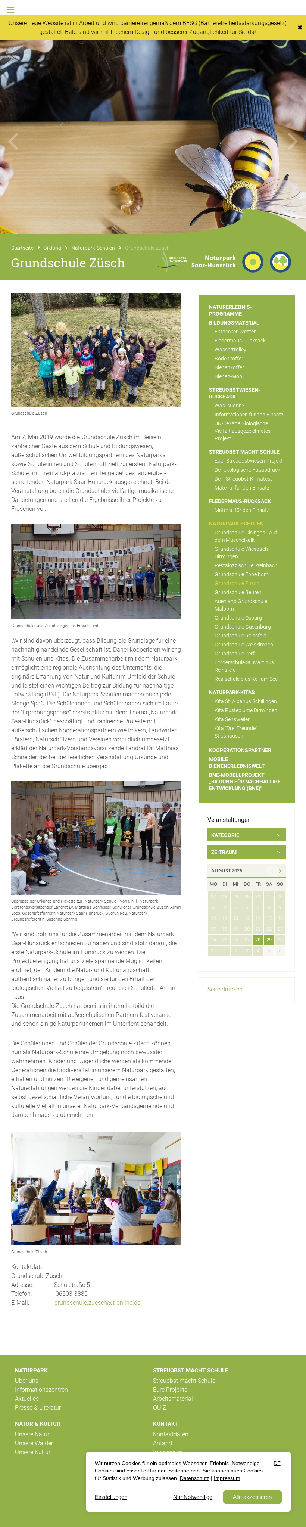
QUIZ (159, 1407)
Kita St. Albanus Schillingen (246, 701)
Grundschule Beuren (238, 592)
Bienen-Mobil (229, 376)
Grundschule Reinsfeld (240, 636)
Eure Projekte (170, 1389)
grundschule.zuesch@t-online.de (98, 1302)
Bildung (52, 248)
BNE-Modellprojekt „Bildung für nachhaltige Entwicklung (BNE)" (245, 781)
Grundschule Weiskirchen (244, 645)
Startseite (22, 248)
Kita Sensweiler (232, 719)
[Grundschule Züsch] (96, 350)
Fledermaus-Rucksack (240, 341)
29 (269, 940)
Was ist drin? (229, 406)
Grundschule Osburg (238, 618)
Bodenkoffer (229, 358)
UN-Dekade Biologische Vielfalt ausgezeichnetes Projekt (243, 430)
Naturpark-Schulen (93, 248)
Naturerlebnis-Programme (230, 310)
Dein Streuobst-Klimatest (243, 479)
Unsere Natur (32, 1434)
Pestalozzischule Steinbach (246, 565)
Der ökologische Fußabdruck (247, 470)
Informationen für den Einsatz (249, 415)
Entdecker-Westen (236, 332)
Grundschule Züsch (237, 583)
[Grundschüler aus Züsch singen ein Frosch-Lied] (96, 571)
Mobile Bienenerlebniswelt (237, 762)
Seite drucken (225, 989)
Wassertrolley (230, 350)
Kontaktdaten (170, 1434)
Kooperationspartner (240, 750)
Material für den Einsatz (242, 488)
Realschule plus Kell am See (246, 679)
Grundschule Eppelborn (242, 574)
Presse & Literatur (38, 1407)
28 (257, 940)
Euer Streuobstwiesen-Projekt (249, 461)
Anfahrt (162, 1443)
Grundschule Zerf (235, 654)
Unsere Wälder (34, 1443)
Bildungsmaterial (234, 323)
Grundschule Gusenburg (243, 627)
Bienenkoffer (229, 367)
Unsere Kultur (32, 1452)
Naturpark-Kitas (232, 692)
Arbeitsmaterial (173, 1398)
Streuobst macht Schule (244, 452)
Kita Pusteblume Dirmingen (246, 710)
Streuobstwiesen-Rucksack (234, 393)
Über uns (26, 1380)
